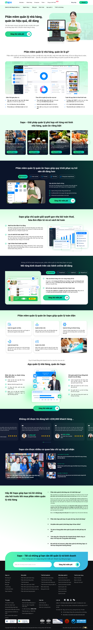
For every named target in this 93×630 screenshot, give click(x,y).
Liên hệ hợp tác (42, 602)
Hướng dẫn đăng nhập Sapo (11, 607)
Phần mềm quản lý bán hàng (27, 577)
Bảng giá (34, 7)
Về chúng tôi (8, 577)
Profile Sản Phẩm (9, 589)
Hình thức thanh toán (10, 605)
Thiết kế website (25, 582)
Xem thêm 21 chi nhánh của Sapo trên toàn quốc (74, 614)
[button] (88, 142)
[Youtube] (71, 600)
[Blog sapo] (74, 600)
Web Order (41, 7)
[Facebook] (65, 600)
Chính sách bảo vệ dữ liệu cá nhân (11, 612)
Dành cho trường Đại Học (44, 607)
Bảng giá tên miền (45, 589)
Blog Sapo (7, 582)
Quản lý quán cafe (62, 586)
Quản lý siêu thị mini (62, 577)
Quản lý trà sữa (61, 593)
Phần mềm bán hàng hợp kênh (28, 591)
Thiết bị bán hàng (78, 575)
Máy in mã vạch (77, 580)
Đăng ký (83, 2)
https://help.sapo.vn (30, 602)
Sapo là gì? (7, 580)
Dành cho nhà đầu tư (44, 605)
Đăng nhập (73, 2)
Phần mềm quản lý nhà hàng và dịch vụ (30, 589)
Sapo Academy (8, 591)
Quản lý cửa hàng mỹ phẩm (64, 584)
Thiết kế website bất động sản (48, 582)
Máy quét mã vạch (78, 582)
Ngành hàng (26, 7)
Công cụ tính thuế (52, 2)
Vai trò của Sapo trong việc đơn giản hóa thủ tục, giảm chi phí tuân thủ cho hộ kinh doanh (23, 476)
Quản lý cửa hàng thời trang (64, 582)
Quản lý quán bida (62, 589)
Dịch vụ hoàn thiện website (11, 615)
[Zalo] (68, 600)
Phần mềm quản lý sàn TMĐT (28, 584)
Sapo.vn (15, 627)
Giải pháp (21, 2)
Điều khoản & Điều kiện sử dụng (12, 609)
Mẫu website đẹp (45, 586)
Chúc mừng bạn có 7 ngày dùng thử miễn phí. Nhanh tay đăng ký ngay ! (46, 559)
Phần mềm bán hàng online (27, 580)
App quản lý (49, 7)
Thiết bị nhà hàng (59, 7)
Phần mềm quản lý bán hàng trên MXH (30, 586)
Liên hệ (6, 617)
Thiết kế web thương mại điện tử (48, 584)
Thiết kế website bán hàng (47, 577)
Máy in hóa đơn (77, 577)
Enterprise (36, 2)
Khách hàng (29, 2)
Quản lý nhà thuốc (62, 591)
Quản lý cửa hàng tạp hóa (64, 580)
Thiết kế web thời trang (46, 580)
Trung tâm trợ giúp (9, 602)
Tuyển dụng (8, 586)
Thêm (43, 2)
